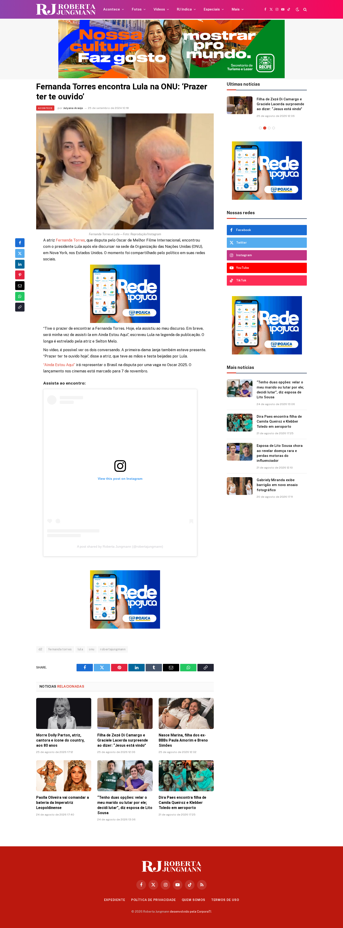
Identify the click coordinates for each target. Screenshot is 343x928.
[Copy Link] (19, 307)
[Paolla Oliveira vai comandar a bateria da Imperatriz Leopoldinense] (63, 775)
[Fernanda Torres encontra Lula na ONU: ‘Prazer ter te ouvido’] (125, 171)
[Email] (19, 285)
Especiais (212, 9)
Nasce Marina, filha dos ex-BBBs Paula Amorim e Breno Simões (183, 740)
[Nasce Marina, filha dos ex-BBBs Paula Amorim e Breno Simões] (186, 713)
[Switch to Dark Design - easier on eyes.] (297, 9)
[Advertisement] (267, 579)
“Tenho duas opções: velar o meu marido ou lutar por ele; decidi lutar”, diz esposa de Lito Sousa (124, 805)
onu (91, 649)
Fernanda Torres (70, 240)
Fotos (137, 9)
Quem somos (193, 900)
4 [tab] (273, 128)
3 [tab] (269, 128)
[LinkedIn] (19, 264)
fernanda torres (60, 649)
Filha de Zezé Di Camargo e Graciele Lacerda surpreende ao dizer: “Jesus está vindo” (122, 740)
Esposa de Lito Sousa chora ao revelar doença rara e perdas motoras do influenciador (280, 453)
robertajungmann (113, 649)
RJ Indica (184, 9)
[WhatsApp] (19, 296)
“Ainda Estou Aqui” (59, 365)
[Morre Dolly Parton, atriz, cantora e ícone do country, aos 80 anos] (63, 713)
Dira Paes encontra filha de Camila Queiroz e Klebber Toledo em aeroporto (182, 802)
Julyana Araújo (73, 108)
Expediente (114, 900)
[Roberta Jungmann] (66, 9)
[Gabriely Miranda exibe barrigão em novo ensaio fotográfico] (239, 486)
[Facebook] (19, 242)
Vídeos (159, 9)
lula (80, 649)
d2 (40, 649)
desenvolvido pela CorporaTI (190, 911)
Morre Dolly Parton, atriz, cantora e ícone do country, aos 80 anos (60, 740)
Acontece (111, 9)
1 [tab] (260, 128)
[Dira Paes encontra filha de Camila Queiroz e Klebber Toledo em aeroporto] (186, 775)
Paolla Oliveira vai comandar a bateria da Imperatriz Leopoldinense (62, 802)
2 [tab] (264, 128)
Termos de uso (225, 900)
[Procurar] (304, 9)
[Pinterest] (19, 274)
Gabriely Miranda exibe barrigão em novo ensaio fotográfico (277, 485)
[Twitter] (19, 253)
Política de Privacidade (153, 900)
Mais (236, 9)
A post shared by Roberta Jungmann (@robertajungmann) (120, 546)
